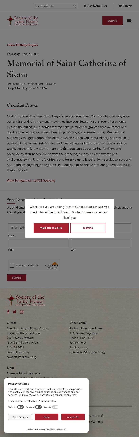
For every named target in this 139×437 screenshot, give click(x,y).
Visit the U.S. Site (51, 228)
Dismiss (88, 228)
